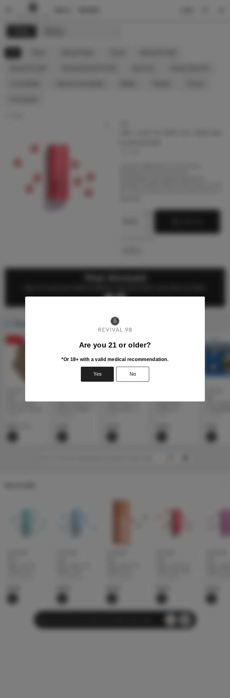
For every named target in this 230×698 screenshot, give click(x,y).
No (133, 374)
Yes (97, 374)
